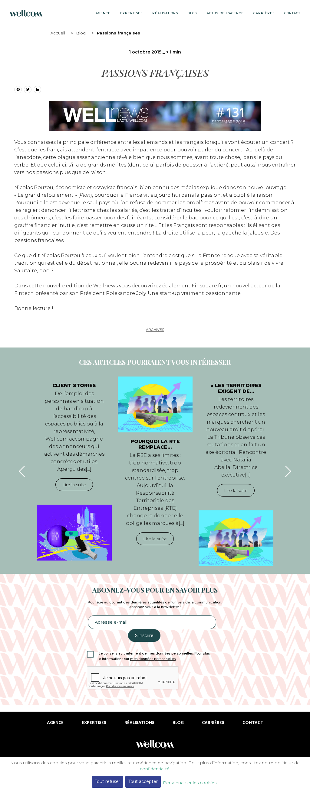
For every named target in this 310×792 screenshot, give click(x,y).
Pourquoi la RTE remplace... (155, 444)
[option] (74, 469)
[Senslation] (155, 746)
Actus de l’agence (225, 13)
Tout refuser (107, 781)
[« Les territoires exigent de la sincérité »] (236, 538)
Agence (103, 13)
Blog (81, 33)
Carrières (264, 13)
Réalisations (165, 13)
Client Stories (74, 385)
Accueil (58, 33)
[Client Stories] (74, 533)
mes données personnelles (153, 659)
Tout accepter (143, 781)
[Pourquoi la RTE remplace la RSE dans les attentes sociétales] (155, 404)
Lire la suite (74, 484)
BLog (192, 13)
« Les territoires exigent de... (236, 388)
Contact (292, 13)
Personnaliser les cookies (189, 782)
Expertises (131, 13)
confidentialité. (155, 768)
